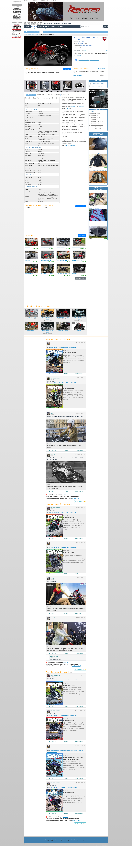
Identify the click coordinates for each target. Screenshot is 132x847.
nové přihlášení (76, 498)
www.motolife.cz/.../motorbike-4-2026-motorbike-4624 (64, 547)
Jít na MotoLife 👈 (80, 501)
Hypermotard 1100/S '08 (95, 128)
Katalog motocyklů (29, 34)
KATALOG (34, 26)
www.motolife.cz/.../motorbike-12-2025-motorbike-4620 (64, 787)
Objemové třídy (62, 29)
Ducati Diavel (79, 330)
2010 (47, 32)
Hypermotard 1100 (46, 247)
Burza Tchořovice (17, 6)
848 (74, 273)
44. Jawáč (16, 24)
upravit (106, 50)
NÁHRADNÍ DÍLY (65, 94)
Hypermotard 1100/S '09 (95, 127)
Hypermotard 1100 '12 (94, 113)
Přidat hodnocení (101, 68)
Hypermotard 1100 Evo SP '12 (96, 121)
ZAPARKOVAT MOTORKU (98, 83)
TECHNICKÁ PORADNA (54, 94)
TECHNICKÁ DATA (30, 94)
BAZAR (47, 26)
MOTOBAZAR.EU (98, 133)
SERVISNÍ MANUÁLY (42, 94)
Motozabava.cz (44, 0)
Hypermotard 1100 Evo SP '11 (96, 123)
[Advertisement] (55, 222)
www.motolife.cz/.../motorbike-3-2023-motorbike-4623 (64, 680)
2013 (38, 32)
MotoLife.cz (53, 0)
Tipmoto (68, 108)
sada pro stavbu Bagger (94, 208)
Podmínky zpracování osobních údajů (53, 839)
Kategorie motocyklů (50, 29)
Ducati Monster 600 (32, 330)
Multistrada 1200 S (78, 247)
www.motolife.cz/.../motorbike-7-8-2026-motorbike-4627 (63, 347)
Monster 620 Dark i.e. (63, 260)
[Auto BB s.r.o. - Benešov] (31, 255)
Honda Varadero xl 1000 (94, 192)
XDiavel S (28, 260)
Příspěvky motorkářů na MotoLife (59, 339)
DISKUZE (60, 26)
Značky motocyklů (39, 29)
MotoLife (52, 413)
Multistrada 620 (77, 260)
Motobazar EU (73, 106)
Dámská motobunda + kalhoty (95, 153)
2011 (44, 32)
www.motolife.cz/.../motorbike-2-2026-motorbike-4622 (64, 715)
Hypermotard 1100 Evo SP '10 (96, 125)
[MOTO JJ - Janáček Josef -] (63, 268)
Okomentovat (80, 373)
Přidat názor (67, 69)
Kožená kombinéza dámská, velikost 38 (97, 170)
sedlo (90, 224)
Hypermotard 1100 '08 (94, 119)
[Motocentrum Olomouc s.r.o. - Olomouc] (63, 241)
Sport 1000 (60, 247)
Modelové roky (29, 29)
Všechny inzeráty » (80, 278)
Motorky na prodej (31, 236)
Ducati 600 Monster (63, 330)
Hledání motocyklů (72, 29)
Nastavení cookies (83, 839)
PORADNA (53, 26)
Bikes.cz (26, 0)
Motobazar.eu (34, 0)
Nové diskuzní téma (80, 205)
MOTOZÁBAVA (17, 2)
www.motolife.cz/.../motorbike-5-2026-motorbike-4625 (63, 512)
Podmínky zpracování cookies (70, 839)
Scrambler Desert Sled (63, 273)
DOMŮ (28, 26)
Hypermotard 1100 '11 (94, 115)
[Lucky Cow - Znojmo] (31, 241)
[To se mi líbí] (81, 342)
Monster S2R (29, 273)
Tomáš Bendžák (54, 656)
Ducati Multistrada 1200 (63, 317)
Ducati (92, 111)
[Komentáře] (84, 342)
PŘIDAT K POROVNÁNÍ (97, 86)
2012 (36, 34)
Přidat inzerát (81, 235)
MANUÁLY (41, 26)
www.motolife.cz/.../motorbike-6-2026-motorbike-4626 (63, 382)
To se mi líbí (53, 373)
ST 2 (27, 247)
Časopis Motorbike (55, 342)
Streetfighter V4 (46, 260)
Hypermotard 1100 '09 (94, 117)
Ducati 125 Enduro (31, 317)
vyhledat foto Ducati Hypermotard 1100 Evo (88, 60)
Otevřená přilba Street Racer (95, 137)
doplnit (79, 55)
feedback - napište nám (70, 145)
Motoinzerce (81, 106)
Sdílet (66, 373)
